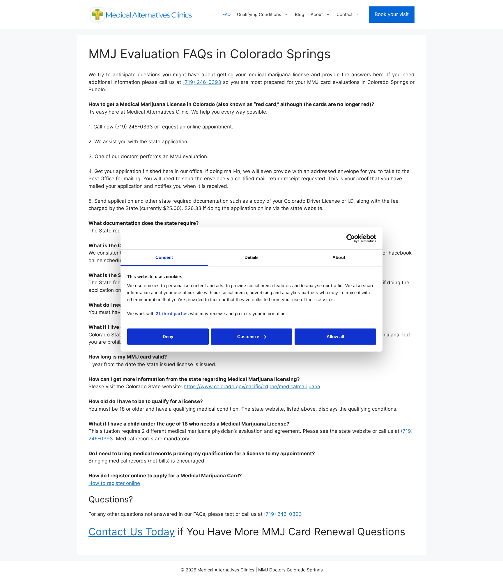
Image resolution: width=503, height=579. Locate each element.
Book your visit (392, 14)
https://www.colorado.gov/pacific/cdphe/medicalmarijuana (252, 386)
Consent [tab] (164, 257)
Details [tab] (252, 257)
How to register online (114, 483)
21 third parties (172, 313)
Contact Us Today (131, 531)
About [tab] (338, 257)
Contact (344, 14)
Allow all (335, 336)
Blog (299, 14)
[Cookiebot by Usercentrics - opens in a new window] (350, 238)
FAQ (226, 14)
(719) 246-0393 (202, 82)
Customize (248, 336)
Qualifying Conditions (259, 14)
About (317, 14)
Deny (168, 336)
